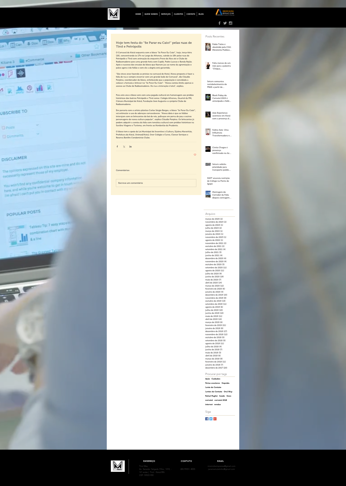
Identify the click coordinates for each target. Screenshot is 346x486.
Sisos (229, 396)
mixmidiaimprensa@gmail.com (221, 466)
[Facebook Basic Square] (206, 418)
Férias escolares (212, 383)
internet (209, 404)
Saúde (222, 396)
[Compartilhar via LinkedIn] (130, 146)
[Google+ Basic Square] (215, 418)
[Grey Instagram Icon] (230, 23)
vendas (217, 404)
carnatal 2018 (220, 400)
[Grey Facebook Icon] (219, 23)
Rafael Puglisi (211, 396)
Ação (207, 379)
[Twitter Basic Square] (210, 418)
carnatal (209, 400)
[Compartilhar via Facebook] (117, 146)
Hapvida (225, 383)
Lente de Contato (213, 387)
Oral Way (228, 392)
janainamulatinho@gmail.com (221, 469)
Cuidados (216, 379)
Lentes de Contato (213, 392)
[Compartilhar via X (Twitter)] (124, 146)
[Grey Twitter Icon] (225, 23)
